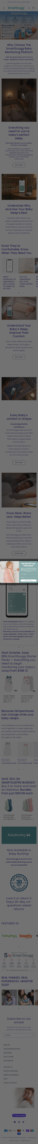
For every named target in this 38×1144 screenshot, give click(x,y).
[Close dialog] (37, 562)
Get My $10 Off (28, 580)
